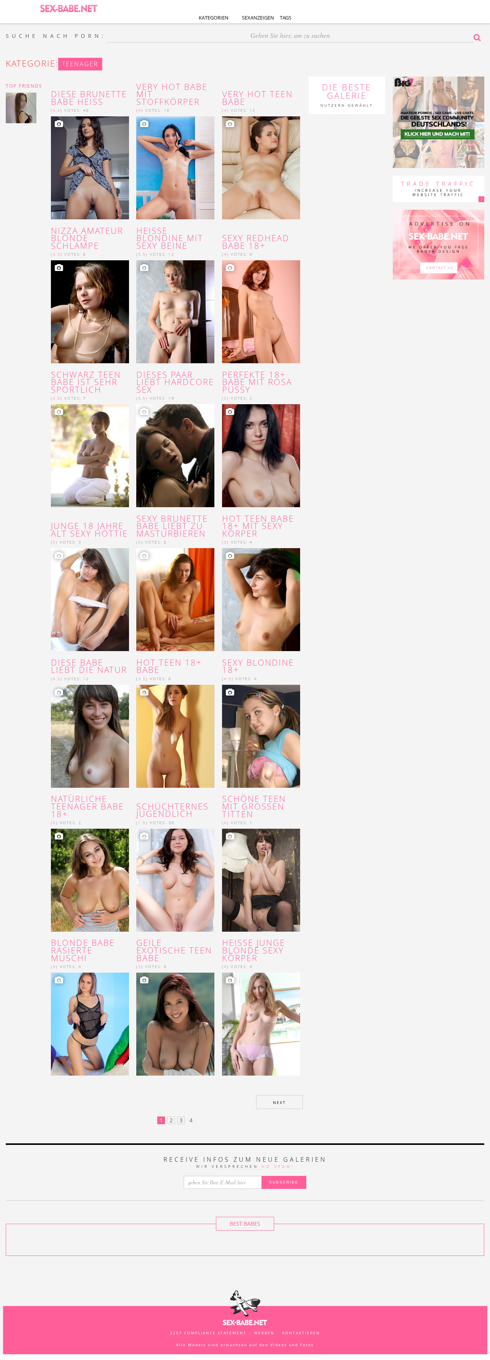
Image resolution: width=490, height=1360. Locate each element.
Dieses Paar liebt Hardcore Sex (175, 382)
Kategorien (214, 18)
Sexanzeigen (258, 18)
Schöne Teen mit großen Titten (254, 806)
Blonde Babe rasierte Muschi (83, 950)
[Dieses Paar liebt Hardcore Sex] (175, 455)
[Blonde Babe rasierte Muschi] (90, 1024)
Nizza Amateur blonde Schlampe (87, 238)
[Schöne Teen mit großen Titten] (261, 880)
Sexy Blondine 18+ (258, 666)
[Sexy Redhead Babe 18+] (261, 311)
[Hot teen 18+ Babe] (175, 736)
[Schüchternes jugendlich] (175, 880)
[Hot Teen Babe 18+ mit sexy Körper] (261, 599)
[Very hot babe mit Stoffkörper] (175, 167)
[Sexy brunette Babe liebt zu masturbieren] (175, 599)
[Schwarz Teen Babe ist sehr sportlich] (90, 455)
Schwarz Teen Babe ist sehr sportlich (86, 382)
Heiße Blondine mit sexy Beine (169, 238)
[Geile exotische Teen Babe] (175, 1024)
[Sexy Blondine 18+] (261, 736)
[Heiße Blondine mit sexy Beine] (175, 311)
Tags (285, 18)
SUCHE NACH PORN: (56, 36)
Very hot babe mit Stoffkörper (171, 94)
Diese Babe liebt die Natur (89, 666)
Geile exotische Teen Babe (174, 950)
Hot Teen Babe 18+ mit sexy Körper (258, 526)
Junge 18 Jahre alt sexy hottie (89, 529)
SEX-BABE (69, 8)
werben (264, 1333)
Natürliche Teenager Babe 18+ (87, 806)
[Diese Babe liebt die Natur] (90, 736)
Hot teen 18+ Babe (169, 666)
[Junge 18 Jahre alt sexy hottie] (90, 599)
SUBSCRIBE (284, 1182)
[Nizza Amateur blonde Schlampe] (90, 311)
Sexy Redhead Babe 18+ (255, 242)
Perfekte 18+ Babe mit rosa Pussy (257, 382)
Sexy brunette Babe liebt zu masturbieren (172, 526)
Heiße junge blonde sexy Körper (253, 950)
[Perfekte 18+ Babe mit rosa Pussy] (261, 455)
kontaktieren (301, 1333)
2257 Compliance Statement (208, 1333)
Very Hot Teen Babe (257, 98)
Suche (479, 37)
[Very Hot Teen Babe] (261, 167)
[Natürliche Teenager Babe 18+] (90, 880)
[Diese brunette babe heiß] (90, 167)
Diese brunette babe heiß (89, 98)
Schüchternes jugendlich (172, 810)
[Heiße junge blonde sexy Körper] (261, 1024)
